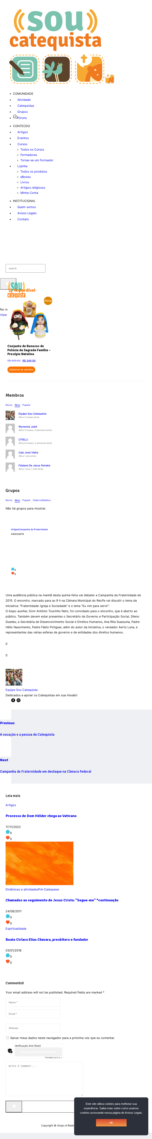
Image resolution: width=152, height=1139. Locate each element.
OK (111, 1122)
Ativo (17, 405)
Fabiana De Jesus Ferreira (34, 465)
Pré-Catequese (48, 889)
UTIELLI (23, 439)
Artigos (15, 529)
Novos (9, 405)
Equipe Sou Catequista (32, 413)
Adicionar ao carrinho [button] (21, 369)
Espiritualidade (16, 928)
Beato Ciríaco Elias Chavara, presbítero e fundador (47, 939)
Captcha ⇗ (53, 1057)
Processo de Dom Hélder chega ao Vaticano (41, 816)
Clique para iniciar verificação (38, 1051)
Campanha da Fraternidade (33, 529)
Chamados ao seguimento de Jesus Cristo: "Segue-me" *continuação (62, 900)
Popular (26, 405)
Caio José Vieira (28, 452)
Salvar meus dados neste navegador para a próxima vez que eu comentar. (62, 1038)
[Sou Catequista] (61, 83)
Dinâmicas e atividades (22, 889)
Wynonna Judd (28, 426)
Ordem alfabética (42, 500)
